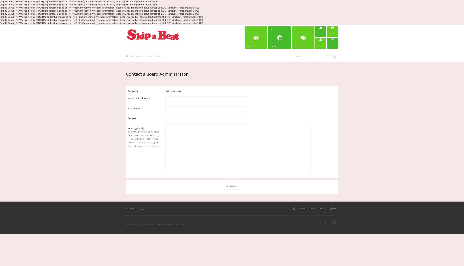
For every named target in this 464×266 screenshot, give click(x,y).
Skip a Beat (136, 56)
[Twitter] (334, 224)
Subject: (132, 118)
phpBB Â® (145, 224)
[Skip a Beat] (153, 34)
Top (336, 208)
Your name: (134, 108)
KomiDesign (180, 224)
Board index (154, 56)
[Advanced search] (334, 56)
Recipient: (133, 91)
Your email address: (139, 98)
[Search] (328, 56)
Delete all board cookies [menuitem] (311, 208)
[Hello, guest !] (320, 43)
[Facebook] (325, 224)
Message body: (136, 128)
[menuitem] (320, 31)
